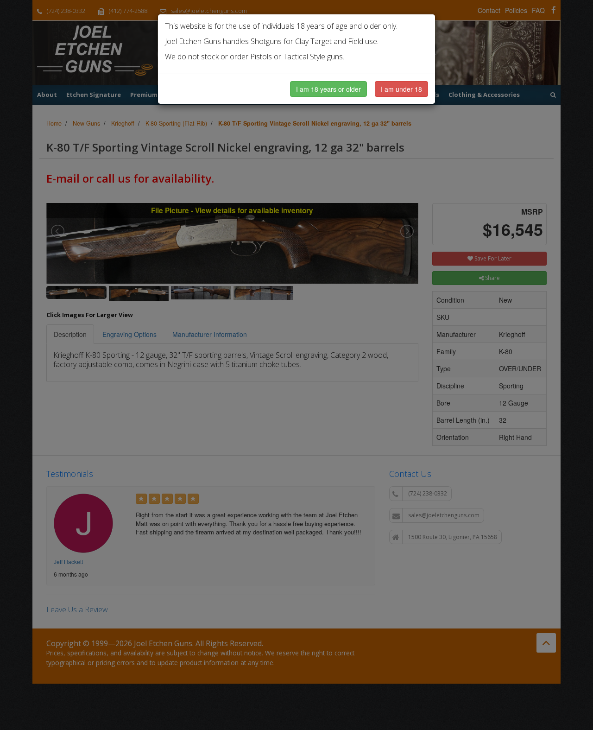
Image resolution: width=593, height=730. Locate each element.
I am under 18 (401, 89)
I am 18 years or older (328, 89)
